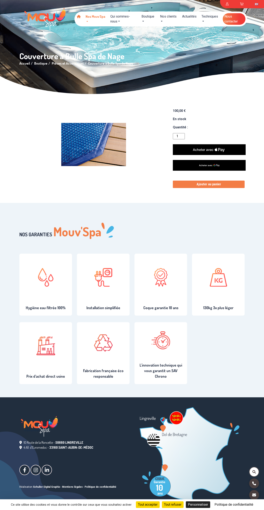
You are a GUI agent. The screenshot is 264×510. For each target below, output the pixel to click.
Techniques (210, 16)
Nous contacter (231, 18)
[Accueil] (78, 16)
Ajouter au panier (209, 184)
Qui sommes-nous (120, 18)
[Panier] (242, 4)
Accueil (24, 63)
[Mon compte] (227, 4)
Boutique (147, 16)
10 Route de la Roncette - (53, 442)
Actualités (189, 16)
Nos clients (168, 16)
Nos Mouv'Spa (95, 16)
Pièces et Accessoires (68, 63)
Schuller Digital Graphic (46, 486)
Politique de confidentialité (100, 486)
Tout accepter (148, 504)
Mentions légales (72, 486)
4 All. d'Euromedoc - (58, 447)
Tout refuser (173, 504)
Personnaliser (198, 504)
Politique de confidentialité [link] (233, 504)
